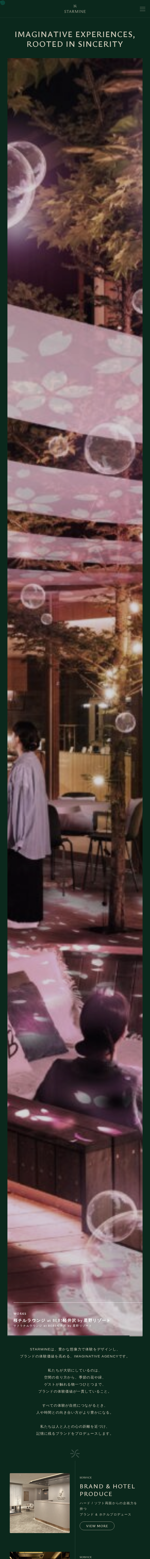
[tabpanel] (75, 697)
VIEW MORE (97, 1525)
